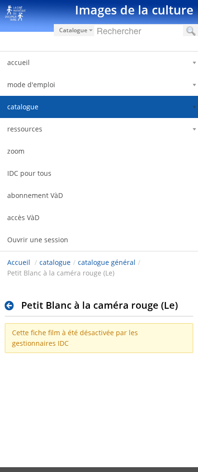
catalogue (55, 262)
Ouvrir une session (37, 239)
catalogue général (107, 262)
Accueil (18, 262)
